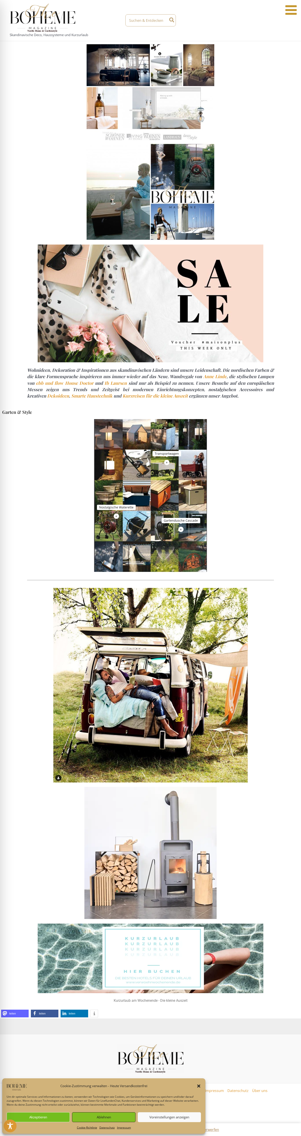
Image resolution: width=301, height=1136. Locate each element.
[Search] (172, 20)
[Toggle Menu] (291, 10)
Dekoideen (58, 396)
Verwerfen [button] (210, 1129)
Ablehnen (104, 1117)
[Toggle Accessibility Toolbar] (10, 1126)
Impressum (124, 1127)
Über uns (260, 1090)
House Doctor (79, 383)
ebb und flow (49, 383)
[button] (199, 1086)
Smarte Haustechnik (91, 396)
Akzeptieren (38, 1117)
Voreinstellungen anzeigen (169, 1117)
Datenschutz (107, 1127)
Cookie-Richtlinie (87, 1127)
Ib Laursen (115, 383)
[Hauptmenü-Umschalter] (288, 20)
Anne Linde (215, 376)
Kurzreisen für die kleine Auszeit (155, 396)
